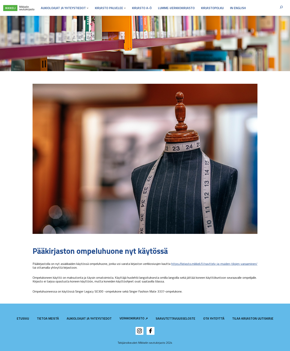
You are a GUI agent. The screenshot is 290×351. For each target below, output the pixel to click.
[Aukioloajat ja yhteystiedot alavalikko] (88, 8)
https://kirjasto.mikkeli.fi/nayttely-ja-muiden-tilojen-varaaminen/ (214, 263)
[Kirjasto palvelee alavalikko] (125, 8)
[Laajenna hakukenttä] (281, 8)
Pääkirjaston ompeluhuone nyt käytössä (100, 251)
